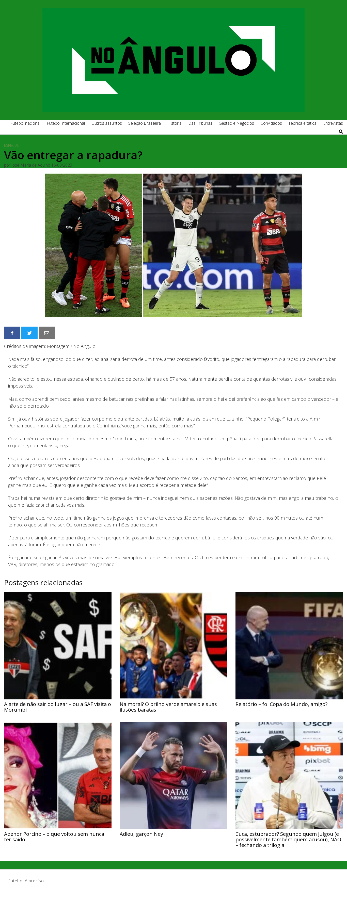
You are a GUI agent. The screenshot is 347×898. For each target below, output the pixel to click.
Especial (11, 145)
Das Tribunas (200, 123)
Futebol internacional (66, 123)
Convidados (271, 123)
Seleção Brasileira (144, 123)
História (174, 123)
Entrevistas (333, 123)
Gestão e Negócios (236, 123)
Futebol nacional (25, 123)
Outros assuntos (106, 123)
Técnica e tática (302, 123)
